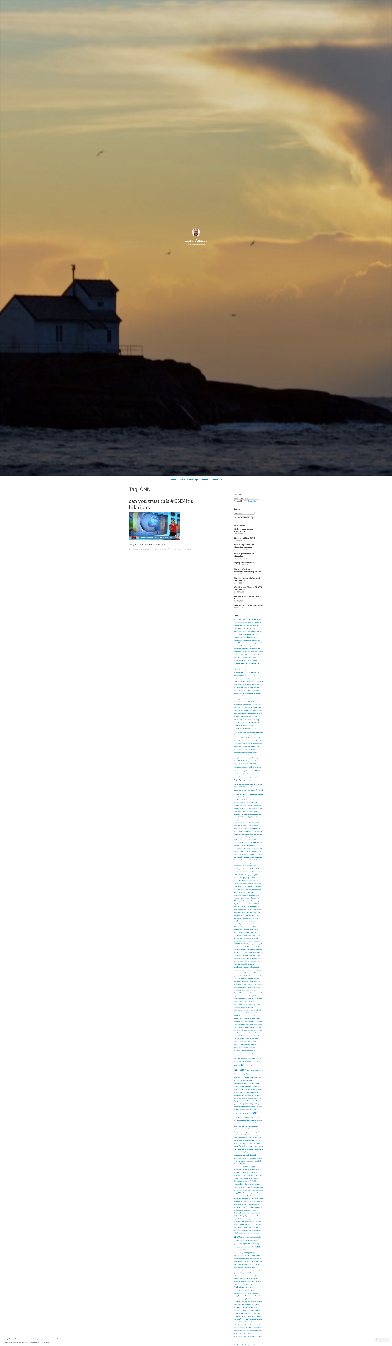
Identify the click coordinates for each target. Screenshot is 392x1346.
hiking (258, 915)
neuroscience (255, 1061)
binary (258, 681)
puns (261, 1158)
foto (235, 857)
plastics (251, 1134)
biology (244, 684)
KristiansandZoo (241, 964)
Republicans (255, 1178)
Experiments (254, 831)
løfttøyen (252, 987)
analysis (255, 628)
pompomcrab (246, 1140)
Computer (257, 746)
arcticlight (259, 643)
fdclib (236, 840)
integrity (256, 938)
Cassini (243, 716)
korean (244, 961)
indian (255, 932)
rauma (257, 1167)
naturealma (241, 1038)
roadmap (249, 1187)
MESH (250, 1001)
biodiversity (238, 684)
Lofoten (251, 981)
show (248, 1210)
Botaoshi (247, 699)
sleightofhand (237, 1221)
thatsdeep (240, 1284)
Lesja (246, 973)
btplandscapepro (257, 704)
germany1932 (253, 875)
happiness (259, 901)
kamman (253, 952)
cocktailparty (248, 738)
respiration (244, 1181)
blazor (236, 690)
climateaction (259, 732)
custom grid (242, 771)
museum (236, 1030)
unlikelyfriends (238, 1330)
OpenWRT (254, 1104)
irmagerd (259, 944)
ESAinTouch (237, 825)
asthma (261, 651)
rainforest (245, 1164)
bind (261, 681)
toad (252, 1304)
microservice (244, 1007)
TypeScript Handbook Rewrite (248, 605)
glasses (236, 883)
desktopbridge (247, 784)
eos (258, 820)
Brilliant (236, 704)
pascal (245, 1120)
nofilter (236, 1077)
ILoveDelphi (245, 929)
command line (250, 743)
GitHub (243, 880)
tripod (247, 1310)
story (252, 1250)
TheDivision (239, 1287)
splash (257, 1240)
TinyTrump (248, 1304)
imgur (256, 929)
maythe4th (250, 998)
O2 (234, 1092)
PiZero (239, 1134)
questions (251, 1161)
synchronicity (256, 1270)
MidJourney (247, 1010)
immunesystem (245, 932)
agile (238, 625)
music (245, 1030)
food (240, 854)
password (259, 1120)
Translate (252, 501)
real (241, 1169)
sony (251, 1233)
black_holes (237, 687)
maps (240, 996)
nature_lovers (252, 1053)
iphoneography (252, 944)
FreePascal (237, 860)
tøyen (251, 1319)
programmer (249, 1149)
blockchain (248, 690)
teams (260, 1275)
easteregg (249, 805)
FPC (242, 857)
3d (234, 619)
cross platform (245, 763)
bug (235, 707)
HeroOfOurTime (238, 915)
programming (239, 1152)
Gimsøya (236, 880)
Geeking (254, 871)
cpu (249, 760)
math (242, 998)
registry (236, 1172)
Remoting (246, 1175)
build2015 (246, 707)
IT (248, 946)
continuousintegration (246, 752)
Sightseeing (248, 1216)
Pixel (259, 1132)
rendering (259, 1175)
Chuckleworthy (148, 549)
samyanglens (250, 1193)
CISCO (235, 732)
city (242, 732)
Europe (256, 825)
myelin (241, 1033)
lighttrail (260, 975)
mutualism (236, 1033)
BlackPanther (255, 684)
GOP (235, 892)
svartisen (239, 1267)
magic (255, 990)
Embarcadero (238, 811)
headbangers (242, 909)
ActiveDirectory (238, 622)
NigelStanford (237, 1074)
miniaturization (246, 1013)
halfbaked (242, 901)
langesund (236, 970)
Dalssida (236, 774)
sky (251, 1218)
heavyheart (243, 912)
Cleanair (248, 732)
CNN (259, 735)
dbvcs (240, 777)
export (260, 831)
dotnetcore (244, 794)
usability (236, 1333)
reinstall (240, 1172)
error (241, 822)
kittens (258, 958)
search (254, 1201)
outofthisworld (237, 1114)
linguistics (237, 978)
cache (242, 710)
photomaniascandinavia (241, 1129)
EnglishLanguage (243, 817)
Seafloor (249, 1201)
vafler (256, 1333)
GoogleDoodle (249, 886)
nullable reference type (254, 1089)
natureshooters (238, 1047)
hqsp (256, 918)
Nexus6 (252, 1065)
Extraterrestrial (251, 834)
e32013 (252, 802)
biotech (249, 684)
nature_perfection (238, 1058)
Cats (240, 719)
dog (249, 790)
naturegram (248, 1038)
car (257, 713)
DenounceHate (253, 781)
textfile (235, 1284)
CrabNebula (253, 760)
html (246, 921)
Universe (248, 1327)
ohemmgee (256, 1095)
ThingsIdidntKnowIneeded (252, 1296)
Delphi (238, 780)
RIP (246, 1187)
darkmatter (255, 774)
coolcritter (243, 755)
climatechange (239, 735)
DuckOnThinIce (243, 800)
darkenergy (249, 774)
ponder (252, 1140)
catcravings (251, 716)
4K (236, 619)
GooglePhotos (244, 889)
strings (242, 1253)
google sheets (252, 889)
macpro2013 (241, 990)
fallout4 (244, 837)
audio (254, 657)
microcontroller (255, 1004)
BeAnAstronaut (257, 676)
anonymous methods (242, 637)
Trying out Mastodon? (244, 563)
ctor (260, 767)
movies (255, 1024)
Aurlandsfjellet (238, 660)
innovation (236, 938)
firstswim (246, 848)
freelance (259, 857)
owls (243, 1114)
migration (259, 1010)
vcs (246, 1336)
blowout (242, 693)
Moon (239, 1018)
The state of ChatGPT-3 (244, 538)
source (249, 1237)
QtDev (243, 1161)
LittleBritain (250, 978)
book (240, 696)
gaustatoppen (244, 871)
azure (242, 673)
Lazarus (249, 970)
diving (245, 790)
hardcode (249, 904)
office (246, 1095)
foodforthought (246, 854)
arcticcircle (244, 643)
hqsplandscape (239, 921)
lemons (236, 973)
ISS (238, 946)
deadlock (244, 777)
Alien (258, 625)
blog (254, 690)
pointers (260, 1137)
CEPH (252, 722)
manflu (261, 993)
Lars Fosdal (196, 240)
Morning (259, 1018)
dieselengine (249, 787)
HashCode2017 (244, 906)
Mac (258, 987)
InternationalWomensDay (241, 941)
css (257, 767)
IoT (244, 944)
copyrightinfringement (240, 758)
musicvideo (259, 1030)
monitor (236, 1018)
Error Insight (246, 822)
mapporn (236, 996)
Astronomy (244, 654)
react (261, 1167)
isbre (235, 946)
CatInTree (257, 716)
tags (242, 1275)
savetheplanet (237, 1198)
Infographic (237, 935)
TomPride (256, 1304)
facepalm (259, 834)
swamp (254, 1267)
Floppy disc (247, 851)
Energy (247, 814)
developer (254, 784)
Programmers (258, 1149)
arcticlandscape (252, 643)
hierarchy (245, 915)
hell (255, 912)
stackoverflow (247, 1247)
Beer (237, 679)
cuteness (252, 771)
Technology (246, 1278)
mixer (251, 1013)
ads (252, 622)
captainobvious (243, 713)
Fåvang (245, 865)
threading (243, 1299)
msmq (235, 1027)
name (258, 1033)
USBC (242, 1333)
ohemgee (250, 1095)
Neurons (248, 1061)
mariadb (244, 996)
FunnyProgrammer (250, 863)
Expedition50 (247, 831)
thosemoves (237, 1299)
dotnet (259, 790)
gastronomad (237, 871)
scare (248, 1198)
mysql (245, 1033)
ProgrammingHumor (251, 1152)
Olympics (237, 1101)
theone (244, 1293)
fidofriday (239, 842)
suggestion (242, 1258)
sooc (237, 1236)
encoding (236, 814)
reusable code (240, 1184)
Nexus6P (240, 1069)
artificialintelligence (248, 646)
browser (241, 704)
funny (243, 863)
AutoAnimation (239, 663)
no (252, 1074)
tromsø (236, 1313)
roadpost (254, 1187)
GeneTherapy (246, 875)
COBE (242, 738)
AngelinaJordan (238, 634)
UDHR (240, 1322)
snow (260, 1224)
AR (239, 643)
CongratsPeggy (253, 749)
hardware (256, 904)
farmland (257, 837)
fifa (243, 842)
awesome (237, 672)
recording (251, 1169)
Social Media (255, 1227)
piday (251, 1132)
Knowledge (192, 480)
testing (260, 1281)
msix (261, 1024)
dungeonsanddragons (240, 802)
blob (242, 690)
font (237, 854)
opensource (246, 1104)
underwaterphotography (240, 1325)
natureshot (245, 1047)
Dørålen (248, 802)
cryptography (244, 767)
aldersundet (253, 625)
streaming (236, 1253)
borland (244, 696)
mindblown (237, 1013)
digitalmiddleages (238, 790)
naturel (241, 1041)
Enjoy (249, 817)
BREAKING (250, 701)
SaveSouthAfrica (256, 1196)
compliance (251, 746)
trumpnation (237, 1316)
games (252, 868)
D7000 (258, 770)
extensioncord (243, 834)
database (236, 777)
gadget (249, 865)
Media (205, 480)
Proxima (244, 1158)
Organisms (259, 1106)
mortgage (236, 1021)
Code (259, 738)
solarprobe (258, 1230)
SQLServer (252, 1244)
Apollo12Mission (238, 640)
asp (246, 651)
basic (244, 676)
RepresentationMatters (245, 1178)
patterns (243, 1123)
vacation (252, 1333)
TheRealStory (255, 1293)
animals (244, 634)
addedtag (245, 622)
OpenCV (255, 1101)
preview (261, 1146)
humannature (255, 921)
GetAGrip (240, 878)
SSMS (242, 1247)
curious (236, 771)
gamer (247, 868)
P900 (254, 1113)
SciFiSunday (260, 1198)
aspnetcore (250, 651)
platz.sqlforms (257, 1134)
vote (258, 1345)
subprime (236, 1258)
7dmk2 (240, 619)
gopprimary (240, 892)
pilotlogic (255, 1132)
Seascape (259, 1201)
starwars (256, 1247)
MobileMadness (238, 1016)
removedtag (252, 1175)
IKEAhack (255, 926)
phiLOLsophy (255, 1123)
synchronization (238, 1273)
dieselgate (256, 787)
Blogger (258, 690)
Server (240, 1207)
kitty (261, 958)
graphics (253, 892)
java (257, 947)
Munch (256, 1027)
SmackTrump (237, 1224)
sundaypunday (257, 1258)
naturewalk (252, 1050)
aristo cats (236, 646)
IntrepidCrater (252, 941)
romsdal (249, 1190)
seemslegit (252, 1204)
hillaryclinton (237, 918)
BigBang (254, 681)
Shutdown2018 (237, 1216)
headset (249, 909)
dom (251, 790)
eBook (254, 805)
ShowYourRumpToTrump (253, 1213)
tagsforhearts (247, 1275)
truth (251, 1316)
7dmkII (244, 619)
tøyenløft (236, 1322)
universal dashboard (239, 1327)
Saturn (235, 1196)
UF (243, 1322)
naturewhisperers (238, 1053)
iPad (246, 944)
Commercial (258, 743)
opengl (259, 1101)
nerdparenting (237, 1061)
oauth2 (237, 1092)
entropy (236, 820)
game (243, 868)
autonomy (258, 667)
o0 (261, 1089)
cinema (253, 729)
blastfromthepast (244, 687)
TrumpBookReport (256, 1313)
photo (244, 1126)
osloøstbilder (253, 1109)
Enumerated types (244, 820)
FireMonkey (251, 846)
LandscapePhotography (251, 967)
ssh (239, 1247)
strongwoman (249, 1253)
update (258, 1330)
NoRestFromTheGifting (240, 1083)
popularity (258, 1140)
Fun (181, 480)
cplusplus (241, 760)
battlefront (249, 676)
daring (243, 774)
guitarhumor (255, 895)
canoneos (236, 713)
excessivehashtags (255, 828)
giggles (251, 878)
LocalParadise (244, 981)
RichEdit (236, 1187)
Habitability (237, 901)
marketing (250, 996)
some (247, 1233)
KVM (250, 964)
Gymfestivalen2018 (245, 898)
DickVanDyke (242, 787)
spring (242, 1244)
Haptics (244, 904)
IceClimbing (253, 924)
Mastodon (237, 998)
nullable (245, 1089)
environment (253, 820)
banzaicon (238, 675)
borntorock (250, 696)
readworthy (237, 1169)
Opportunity (237, 1106)
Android (237, 631)
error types (253, 822)
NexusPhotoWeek (258, 1070)
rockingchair (240, 1190)
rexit (252, 1184)
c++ (260, 707)
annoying (255, 634)
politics (241, 1140)
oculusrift (241, 1095)
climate (253, 732)
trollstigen (257, 1310)
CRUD (254, 763)
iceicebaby (259, 924)
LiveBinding (257, 978)
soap (241, 1227)
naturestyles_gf (238, 1050)
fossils (260, 854)
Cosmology (255, 758)
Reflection (257, 1169)
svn (246, 1267)
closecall (252, 735)
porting (242, 1143)
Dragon (236, 797)
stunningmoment (253, 1255)
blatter (258, 687)
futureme (239, 865)
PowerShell (243, 1146)
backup (246, 672)
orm (235, 1109)
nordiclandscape (238, 1080)
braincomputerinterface (240, 701)
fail (234, 837)
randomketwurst (238, 1167)
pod (256, 1137)
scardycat (244, 1198)
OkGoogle (241, 1098)
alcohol (247, 625)
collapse (261, 740)
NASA (240, 1036)
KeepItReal (237, 955)
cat (246, 716)
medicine (245, 1001)
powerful (236, 1146)
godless (258, 883)
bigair (249, 681)
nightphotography (246, 1074)
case (238, 716)
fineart (260, 842)
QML (240, 1161)
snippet (254, 1224)
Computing (237, 749)
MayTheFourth (258, 998)
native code (260, 1036)
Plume (240, 1137)
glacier (257, 880)
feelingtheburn (248, 840)
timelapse (237, 1304)
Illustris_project (238, 929)
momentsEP (251, 1016)
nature (236, 1038)
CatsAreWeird (246, 719)
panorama (249, 1117)
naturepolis (247, 1044)
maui (245, 998)
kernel (235, 958)
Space (236, 1240)
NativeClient (253, 1036)
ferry (235, 842)
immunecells (237, 932)
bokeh (259, 693)
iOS (241, 944)
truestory (243, 1313)
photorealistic (253, 1129)
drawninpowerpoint (248, 797)
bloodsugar (237, 693)
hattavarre (256, 906)
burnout (251, 707)
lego (260, 970)
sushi (235, 1267)
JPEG (235, 952)
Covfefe (236, 760)
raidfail (240, 1164)
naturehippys (255, 1038)
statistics (236, 1250)
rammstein (251, 1164)
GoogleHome (257, 886)
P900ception (237, 1117)
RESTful (254, 1181)
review (249, 1184)
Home (173, 480)
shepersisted (237, 1210)
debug (249, 777)
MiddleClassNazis (238, 1010)
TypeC (238, 1319)
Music (241, 1030)
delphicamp (245, 781)
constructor (237, 752)
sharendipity (251, 1207)
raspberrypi (251, 1167)
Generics (238, 874)
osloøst (247, 1109)
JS (240, 952)
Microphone (237, 1007)
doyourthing (259, 794)
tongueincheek (240, 1307)
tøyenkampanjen (257, 1319)
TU (256, 1316)
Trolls (252, 1310)
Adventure (257, 622)
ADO (249, 622)
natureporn (254, 1044)
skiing (248, 1218)
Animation (250, 634)
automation (244, 667)
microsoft (250, 1007)
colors (240, 743)
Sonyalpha (256, 1233)
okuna (245, 1098)
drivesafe (256, 797)
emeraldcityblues (247, 811)
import (251, 932)
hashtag (250, 906)
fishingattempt (240, 851)
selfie (257, 1204)
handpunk (254, 901)
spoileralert (237, 1244)
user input (247, 1333)
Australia (249, 660)
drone (261, 797)
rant (244, 1167)
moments (245, 1016)
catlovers (236, 719)
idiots (248, 926)
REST (249, 1181)
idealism (244, 926)
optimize (243, 1106)
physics (243, 1132)
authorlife (254, 660)
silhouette (255, 1216)
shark (256, 1207)
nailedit (250, 1033)
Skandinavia (243, 1218)
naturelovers (247, 1041)
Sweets (244, 1270)
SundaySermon (238, 1261)
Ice (248, 924)
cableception (237, 710)
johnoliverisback (251, 949)
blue (245, 693)
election (246, 808)
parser (241, 1120)
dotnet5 (236, 794)
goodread (236, 886)
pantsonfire (257, 1117)
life (254, 973)
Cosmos (261, 758)
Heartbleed (237, 912)
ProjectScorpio (237, 1158)
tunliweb (259, 1316)
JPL (238, 952)
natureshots (251, 1047)
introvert (258, 941)
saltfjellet (243, 1193)
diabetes (236, 787)
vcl (244, 1336)
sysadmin (254, 1273)
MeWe (245, 1004)
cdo (249, 722)
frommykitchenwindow (256, 860)
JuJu (250, 952)
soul (241, 1237)
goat (255, 883)
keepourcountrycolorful (254, 955)
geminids (259, 871)
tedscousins (254, 1278)
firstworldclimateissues (255, 848)
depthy (259, 781)
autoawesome (251, 663)
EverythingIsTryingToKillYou (241, 828)
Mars (255, 996)
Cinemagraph (259, 729)
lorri (262, 984)
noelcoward (256, 1074)
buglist (238, 707)
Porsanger (236, 1143)
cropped (237, 763)
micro (249, 1004)
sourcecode (256, 1237)
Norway (255, 1083)
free (256, 857)
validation (236, 1336)
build (242, 707)
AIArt (243, 625)
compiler (245, 746)
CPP (246, 760)
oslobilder (242, 1109)
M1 (256, 987)
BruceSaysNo (247, 704)
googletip (258, 889)
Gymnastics (255, 898)
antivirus (253, 637)
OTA (258, 1109)
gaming (258, 868)
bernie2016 (247, 679)
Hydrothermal (243, 924)
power (259, 1143)
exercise (236, 831)
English (236, 817)
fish (235, 851)
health (254, 909)
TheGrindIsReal (238, 1293)
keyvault (239, 958)
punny (258, 1158)
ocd (257, 1092)
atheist (248, 657)
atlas (252, 657)
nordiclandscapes (247, 1080)
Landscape (238, 967)
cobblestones (237, 738)
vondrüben (253, 1345)
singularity (236, 1218)
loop (259, 984)
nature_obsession (238, 1056)
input (241, 938)
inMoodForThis (256, 935)
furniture (258, 863)
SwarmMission (238, 1270)
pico (247, 1132)
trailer (255, 1307)
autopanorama (247, 670)
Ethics (244, 825)
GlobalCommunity (244, 883)
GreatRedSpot (237, 895)
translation (236, 1310)
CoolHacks (249, 755)
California (246, 710)
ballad (258, 672)
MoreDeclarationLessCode (249, 1018)
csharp (252, 767)
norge (249, 1083)
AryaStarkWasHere (239, 651)
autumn (255, 670)
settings (245, 1207)
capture (254, 713)
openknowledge (238, 1104)
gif (244, 878)
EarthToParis (243, 805)
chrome (250, 725)
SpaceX (253, 1240)
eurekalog (250, 825)
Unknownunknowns (257, 1327)
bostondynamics (239, 699)
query (247, 1161)
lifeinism (258, 973)
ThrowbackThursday (241, 1301)
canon (261, 710)
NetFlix (244, 1061)
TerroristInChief (253, 1281)
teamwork (236, 1278)
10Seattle (250, 619)
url (261, 1330)
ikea (251, 926)
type (235, 1319)
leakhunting (256, 970)
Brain (251, 699)
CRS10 (250, 763)
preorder (256, 1146)
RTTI (239, 1193)
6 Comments (161, 549)
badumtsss (252, 672)
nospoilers (236, 1086)
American (249, 628)
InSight (245, 938)
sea (246, 1201)
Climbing (247, 735)
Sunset (251, 1261)
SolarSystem (238, 1233)
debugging (254, 777)
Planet (247, 1134)
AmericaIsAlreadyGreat (240, 628)
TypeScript (244, 1319)
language (243, 970)
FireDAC (243, 845)
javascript (237, 949)
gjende (248, 880)
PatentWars (237, 1123)
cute (248, 771)
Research (237, 1181)
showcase (253, 1210)
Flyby (256, 851)
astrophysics (253, 654)
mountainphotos (249, 1021)
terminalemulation (244, 1281)
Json (242, 952)
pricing (236, 1149)
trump (248, 1313)
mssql (240, 1027)
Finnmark (236, 845)
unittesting (260, 1325)
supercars (236, 1264)
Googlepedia (237, 889)
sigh (243, 1216)
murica (260, 1027)
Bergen (241, 679)
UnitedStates (250, 1325)
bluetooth (252, 693)
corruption (249, 758)
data (260, 774)
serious (236, 1207)
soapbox (245, 1227)
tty (253, 1316)
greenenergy (245, 895)
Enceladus (255, 811)
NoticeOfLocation (238, 1089)
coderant (248, 740)
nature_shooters (256, 1058)
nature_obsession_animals (250, 1056)
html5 (249, 921)
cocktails (254, 738)
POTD (255, 1143)
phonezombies (237, 1126)
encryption (242, 814)
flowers (253, 851)
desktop (240, 784)
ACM (259, 619)
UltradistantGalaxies (250, 1322)
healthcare (259, 909)
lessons (251, 973)
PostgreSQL (248, 1143)
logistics (261, 981)
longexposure (239, 984)
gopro (245, 892)
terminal (236, 1281)
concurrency (244, 749)
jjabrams (243, 949)
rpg (237, 1193)
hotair (252, 918)
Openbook (249, 1101)
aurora (244, 660)
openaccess (243, 1101)
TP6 (251, 1307)
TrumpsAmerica (245, 1316)
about (256, 619)
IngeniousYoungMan (245, 935)
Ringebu (241, 1187)
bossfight (255, 696)
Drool (235, 800)
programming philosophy (245, 1155)
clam (244, 732)
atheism (244, 657)
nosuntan (242, 1086)
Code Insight (237, 740)
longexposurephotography (251, 984)
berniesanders (254, 679)
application (254, 640)
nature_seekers (247, 1058)
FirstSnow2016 (238, 848)
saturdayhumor (258, 1193)
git (240, 880)
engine (252, 814)
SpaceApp (240, 1240)
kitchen (254, 958)
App (244, 640)
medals (240, 1001)
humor (236, 924)
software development (242, 1230)
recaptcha (245, 1169)
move (247, 1024)
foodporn (252, 854)
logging (256, 981)
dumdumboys (252, 800)
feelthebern (256, 840)
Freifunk (243, 860)
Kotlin (248, 961)
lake (253, 964)
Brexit (260, 701)
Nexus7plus (250, 1070)
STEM (240, 1250)
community (238, 746)
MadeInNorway (249, 990)
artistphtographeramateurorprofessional (247, 648)
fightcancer (247, 842)
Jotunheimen (259, 949)
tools (248, 1307)
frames (246, 857)
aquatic (236, 643)
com (244, 743)
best (259, 679)
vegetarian (254, 1336)
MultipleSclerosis (249, 1027)
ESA (257, 822)
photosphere (237, 1132)
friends (248, 860)
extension (236, 834)
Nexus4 (245, 1064)
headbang (236, 909)
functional (237, 863)
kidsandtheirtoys (246, 958)
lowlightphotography (239, 987)
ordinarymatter (251, 1106)
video (260, 1336)
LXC (249, 987)
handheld (248, 901)
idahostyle (236, 926)
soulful (244, 1237)
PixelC (235, 1134)
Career (260, 713)
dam (240, 774)
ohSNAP (236, 1098)
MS (258, 1024)
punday (253, 1158)
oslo (237, 1109)
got (249, 892)
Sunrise (245, 1261)
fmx (235, 854)
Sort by (237, 518)
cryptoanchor (237, 767)
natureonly (254, 1041)
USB (239, 1333)
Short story (244, 1210)
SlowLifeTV (258, 1221)
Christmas (244, 725)
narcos (235, 1036)
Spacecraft (247, 1240)
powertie (251, 1146)
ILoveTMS (252, 929)
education (240, 808)
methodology (238, 1004)
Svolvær (249, 1267)
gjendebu (252, 880)
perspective (249, 1123)
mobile (255, 1013)
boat (257, 693)
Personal (216, 480)
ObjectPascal (243, 1092)
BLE (240, 690)
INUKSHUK (237, 944)
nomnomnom (257, 1077)
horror (248, 918)
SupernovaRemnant (244, 1264)
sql (246, 1244)
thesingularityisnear (239, 1296)
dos (254, 790)
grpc (250, 895)
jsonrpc (246, 952)
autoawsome (237, 667)
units (255, 1325)
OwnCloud (247, 1114)
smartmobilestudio (246, 1224)
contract (254, 752)
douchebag (253, 794)
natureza (246, 1053)
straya (255, 1250)
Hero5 (259, 912)
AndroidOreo (245, 631)
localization (237, 981)
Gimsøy (256, 878)
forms (256, 854)
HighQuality (252, 915)
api (257, 637)
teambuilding (254, 1275)
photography (253, 1126)
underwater (259, 1322)
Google (242, 886)
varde (240, 1336)
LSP (246, 987)
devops (260, 784)
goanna (251, 883)
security (244, 1204)
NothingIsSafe (255, 1086)
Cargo (235, 716)
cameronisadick (254, 710)
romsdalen (255, 1190)
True (239, 1313)
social (249, 1227)
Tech (240, 1278)
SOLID (244, 1233)
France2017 (251, 857)
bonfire (235, 696)
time (260, 1301)
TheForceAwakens (239, 1290)
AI (241, 625)
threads (248, 1299)
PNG (253, 1137)
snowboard (237, 1227)
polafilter (236, 1140)
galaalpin (253, 865)
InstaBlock (250, 938)
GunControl (237, 898)
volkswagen (247, 1345)
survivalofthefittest (255, 1264)
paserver (250, 1120)
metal (254, 1001)
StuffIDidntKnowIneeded (240, 1255)
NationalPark (246, 1036)
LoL (235, 984)
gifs (246, 878)
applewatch (248, 640)
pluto (243, 1137)
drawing (240, 797)
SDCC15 (243, 1201)
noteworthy (248, 1086)
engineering (257, 814)
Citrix (239, 732)
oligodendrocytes (258, 1098)
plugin (236, 1137)
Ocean (236, 1095)
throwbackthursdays (253, 1301)
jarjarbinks (252, 946)
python (236, 1161)
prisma (241, 1149)
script (235, 1201)
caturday (254, 719)
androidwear (252, 631)
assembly (255, 651)
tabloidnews (237, 1275)
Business (255, 707)
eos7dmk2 (236, 822)
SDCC (238, 1201)
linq (242, 978)
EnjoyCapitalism (255, 817)
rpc (234, 1193)
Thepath (249, 1293)
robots (235, 1190)
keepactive (259, 952)
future (235, 865)
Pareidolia (236, 1120)
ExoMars (241, 831)
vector (249, 1336)
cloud (256, 735)
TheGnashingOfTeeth (250, 1290)
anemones (259, 631)
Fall (240, 837)
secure (239, 1204)
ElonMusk (259, 808)
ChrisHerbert (237, 725)
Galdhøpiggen (237, 868)
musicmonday (251, 1030)
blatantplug (253, 687)
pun (248, 1158)
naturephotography (239, 1044)
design (236, 784)
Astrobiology (237, 654)
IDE (241, 926)
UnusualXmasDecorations (249, 1330)
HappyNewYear (238, 904)
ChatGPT (256, 722)
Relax (255, 1172)
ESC (241, 825)
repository (236, 1178)
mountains (258, 1021)
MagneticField (237, 993)
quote (256, 1161)
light (235, 975)
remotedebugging (238, 1175)
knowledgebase (238, 961)
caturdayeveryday (241, 722)
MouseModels (241, 1024)
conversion (237, 755)
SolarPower (252, 1230)
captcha (249, 713)
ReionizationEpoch (248, 1172)
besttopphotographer (241, 681)
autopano (238, 670)
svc (243, 1267)
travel (242, 1310)
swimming (249, 1270)
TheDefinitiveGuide (248, 1284)
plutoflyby (248, 1137)
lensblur (241, 973)
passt (254, 1120)
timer (242, 1304)
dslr (238, 800)
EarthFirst (236, 805)
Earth (255, 802)
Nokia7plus (247, 1077)
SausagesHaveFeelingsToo (245, 1196)
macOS (236, 990)
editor (235, 808)
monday (257, 1016)
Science (253, 1198)
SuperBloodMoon (258, 1261)
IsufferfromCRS (243, 946)
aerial (235, 625)
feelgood (241, 840)
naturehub (236, 1041)
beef (235, 679)
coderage (243, 740)
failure (237, 837)
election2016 (253, 808)
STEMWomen (246, 1250)
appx (259, 640)
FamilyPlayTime (250, 837)
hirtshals (243, 918)
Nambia (254, 1033)
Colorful (236, 743)
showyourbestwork (240, 1213)
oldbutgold (250, 1098)
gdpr (250, 871)
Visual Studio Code (238, 1345)
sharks (260, 1207)
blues (248, 693)
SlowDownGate (250, 1221)
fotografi (238, 857)
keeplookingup (244, 955)
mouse (235, 1024)
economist (259, 805)
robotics (260, 1187)
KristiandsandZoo (256, 961)
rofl (246, 1190)
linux (245, 978)
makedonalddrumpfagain (250, 993)
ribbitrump (257, 1184)
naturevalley (245, 1050)
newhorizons (237, 1065)
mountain (241, 1021)
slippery (244, 1221)
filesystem (254, 842)
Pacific (242, 1117)
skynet (254, 1218)
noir (239, 1077)
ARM (241, 646)
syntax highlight (247, 1273)
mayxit (235, 1001)
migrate (253, 1010)
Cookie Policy (45, 1342)
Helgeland (250, 912)
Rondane (260, 1190)
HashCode (236, 906)
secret (235, 1204)
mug (243, 1027)
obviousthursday (251, 1092)
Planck (243, 1134)
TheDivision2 (249, 1287)
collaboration (255, 740)
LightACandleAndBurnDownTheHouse (247, 975)
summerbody (249, 1258)
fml (259, 851)
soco (235, 1230)
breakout (255, 701)
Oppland (260, 1104)
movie (251, 1024)
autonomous (251, 667)
